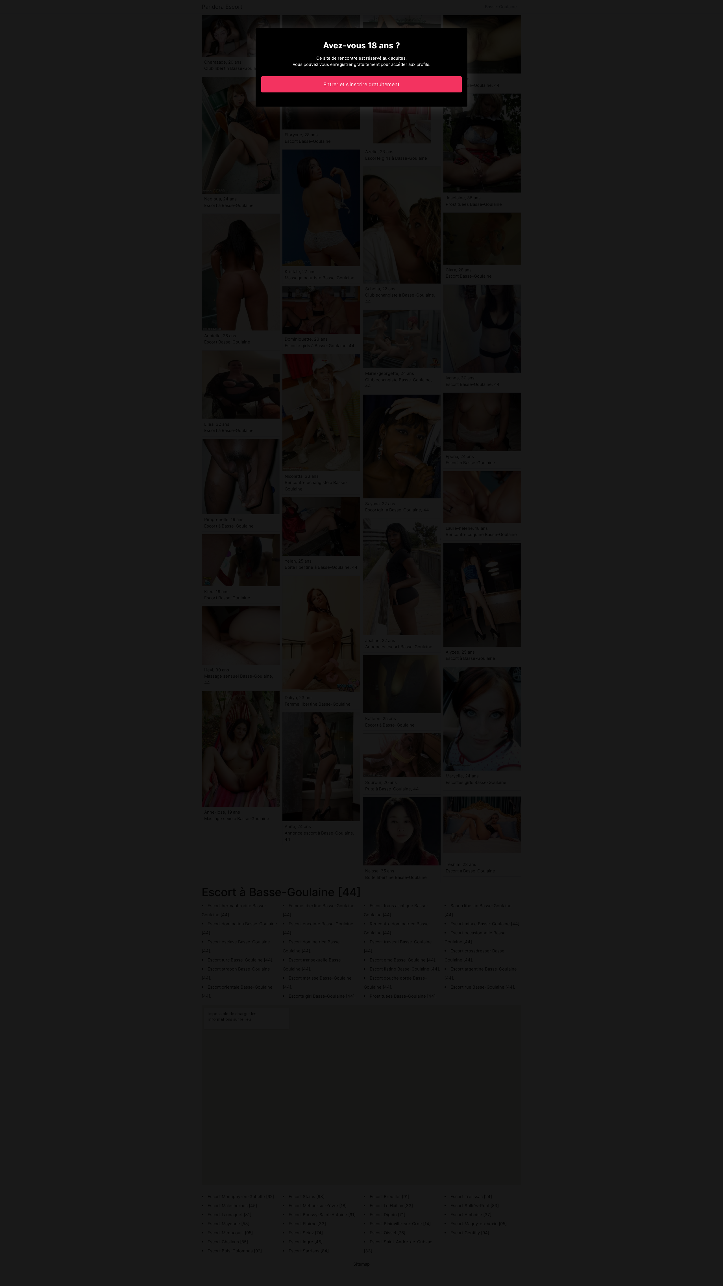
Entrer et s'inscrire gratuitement (361, 84)
